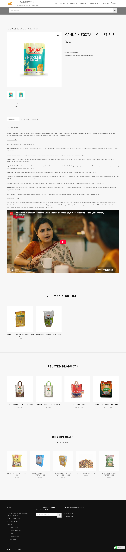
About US (105, 3)
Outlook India (15, 198)
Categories (64, 3)
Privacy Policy (70, 516)
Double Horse (14, 527)
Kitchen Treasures (15, 530)
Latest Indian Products (14, 518)
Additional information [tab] (30, 119)
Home (55, 3)
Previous (17, 104)
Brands (72, 3)
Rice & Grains (16, 29)
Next (16, 106)
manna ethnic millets (74, 55)
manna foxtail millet (87, 55)
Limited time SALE (13, 521)
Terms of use (69, 513)
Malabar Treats (14, 536)
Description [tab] (13, 119)
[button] (73, 3)
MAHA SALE (83, 3)
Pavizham (13, 540)
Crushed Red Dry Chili (86, 473)
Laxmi (11, 533)
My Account (94, 3)
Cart (114, 3)
